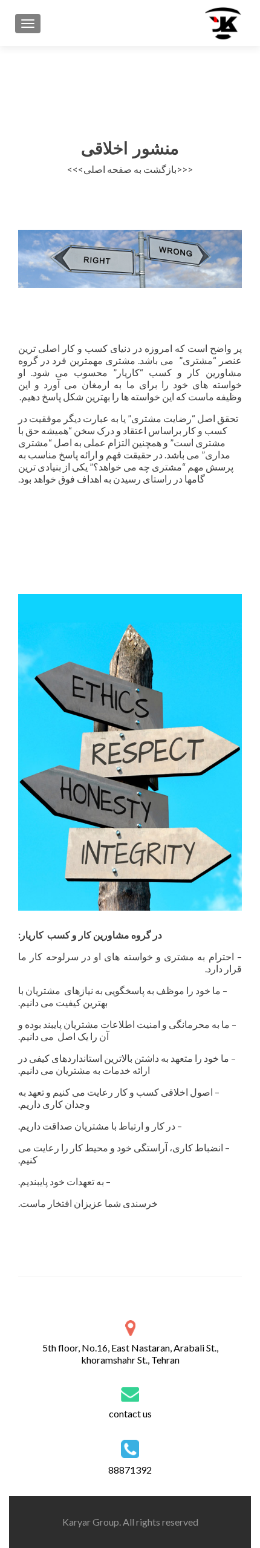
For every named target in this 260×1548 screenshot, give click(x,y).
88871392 (130, 1469)
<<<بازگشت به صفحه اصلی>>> (130, 169)
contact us (130, 1413)
